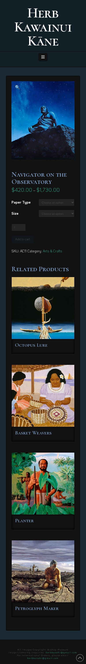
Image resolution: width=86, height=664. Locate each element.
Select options (44, 332)
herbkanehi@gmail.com (61, 652)
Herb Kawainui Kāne (43, 27)
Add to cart (22, 239)
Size (15, 213)
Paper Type (21, 202)
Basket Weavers (33, 433)
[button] (43, 57)
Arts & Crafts (52, 251)
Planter (24, 520)
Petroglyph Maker (37, 608)
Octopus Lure (31, 345)
